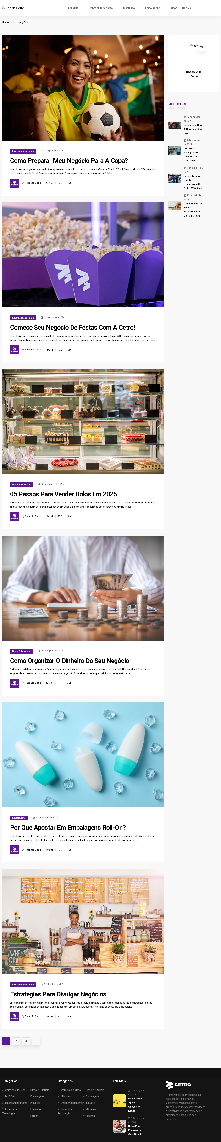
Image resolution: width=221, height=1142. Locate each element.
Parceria (35, 1115)
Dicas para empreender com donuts (135, 1130)
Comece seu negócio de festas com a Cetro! (72, 327)
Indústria (72, 8)
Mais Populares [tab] (177, 103)
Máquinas (129, 8)
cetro (194, 76)
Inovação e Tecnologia (9, 1111)
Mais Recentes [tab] (177, 107)
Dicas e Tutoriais (180, 8)
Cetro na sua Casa (15, 1089)
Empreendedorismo (100, 8)
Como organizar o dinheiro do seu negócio (69, 661)
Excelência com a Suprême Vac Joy (193, 129)
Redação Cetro (33, 183)
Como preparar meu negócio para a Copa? (69, 161)
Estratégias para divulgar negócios (58, 994)
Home (5, 22)
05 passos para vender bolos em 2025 (63, 494)
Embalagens (152, 8)
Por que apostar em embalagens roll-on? (68, 827)
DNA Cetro (11, 1096)
